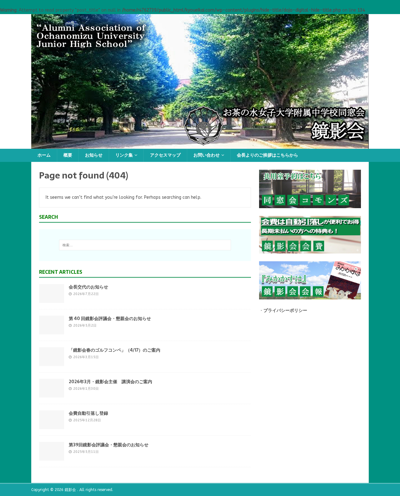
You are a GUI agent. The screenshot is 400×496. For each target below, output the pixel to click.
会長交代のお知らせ (88, 286)
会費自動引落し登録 (88, 413)
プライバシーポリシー (285, 310)
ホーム (44, 155)
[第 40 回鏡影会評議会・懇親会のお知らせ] (51, 330)
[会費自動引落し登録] (51, 425)
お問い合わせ (206, 155)
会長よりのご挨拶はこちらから (267, 155)
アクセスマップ (165, 155)
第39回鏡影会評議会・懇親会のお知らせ (108, 444)
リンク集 (124, 155)
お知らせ (93, 155)
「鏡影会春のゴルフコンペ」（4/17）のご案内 (114, 350)
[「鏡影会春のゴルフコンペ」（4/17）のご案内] (51, 362)
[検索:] (145, 245)
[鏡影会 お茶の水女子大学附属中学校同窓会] (200, 145)
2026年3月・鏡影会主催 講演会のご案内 (110, 381)
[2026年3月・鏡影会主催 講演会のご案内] (51, 393)
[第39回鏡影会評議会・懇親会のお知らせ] (51, 456)
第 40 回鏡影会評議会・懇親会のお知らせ (110, 318)
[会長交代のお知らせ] (51, 299)
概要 (67, 155)
